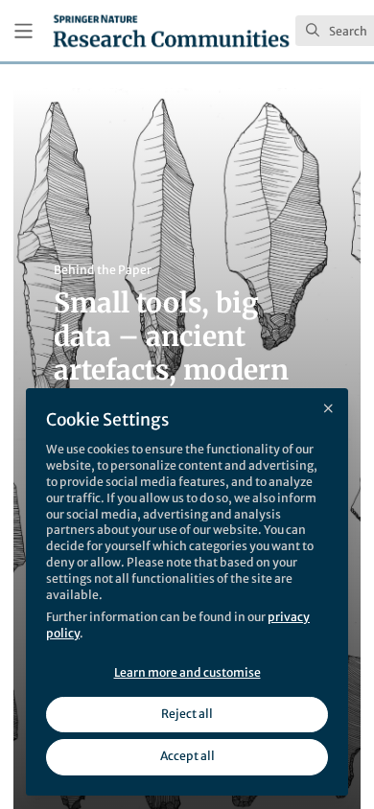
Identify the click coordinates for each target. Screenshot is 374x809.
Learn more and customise (187, 672)
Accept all (187, 756)
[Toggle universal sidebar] (23, 31)
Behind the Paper (103, 270)
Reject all (187, 713)
